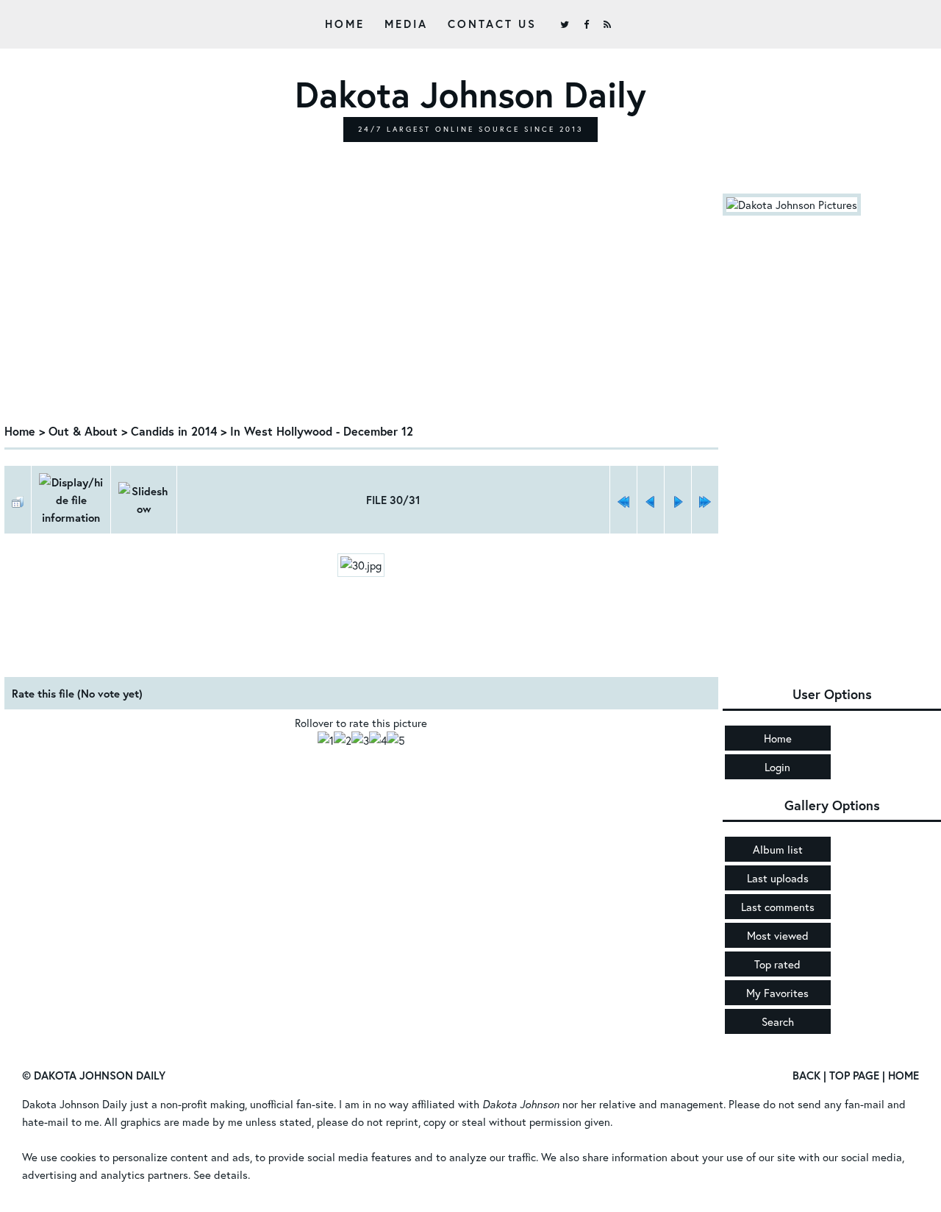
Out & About (83, 431)
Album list (778, 849)
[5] (396, 740)
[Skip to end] (705, 500)
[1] (326, 740)
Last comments (778, 906)
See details (220, 1174)
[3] (360, 740)
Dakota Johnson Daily (74, 1103)
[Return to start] (623, 500)
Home (345, 23)
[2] (342, 740)
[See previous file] (650, 500)
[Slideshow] (143, 500)
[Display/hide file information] (71, 500)
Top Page (854, 1075)
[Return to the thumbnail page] (17, 500)
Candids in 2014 (174, 431)
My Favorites (777, 992)
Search (778, 1021)
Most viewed (778, 935)
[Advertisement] (361, 304)
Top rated (777, 964)
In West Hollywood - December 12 (321, 431)
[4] (378, 740)
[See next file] (678, 500)
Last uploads (778, 878)
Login (777, 766)
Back (806, 1075)
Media (406, 23)
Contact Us (492, 23)
